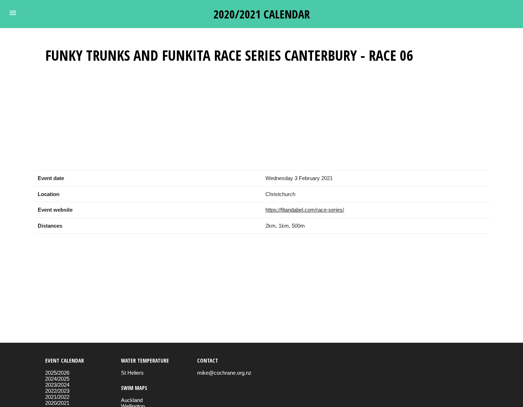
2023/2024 (57, 385)
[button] (13, 13)
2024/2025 (57, 379)
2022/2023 (57, 391)
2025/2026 (57, 373)
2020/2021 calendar (261, 14)
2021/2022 (57, 397)
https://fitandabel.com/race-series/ (304, 210)
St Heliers (132, 373)
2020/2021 (57, 403)
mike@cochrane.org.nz (224, 373)
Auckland (132, 400)
